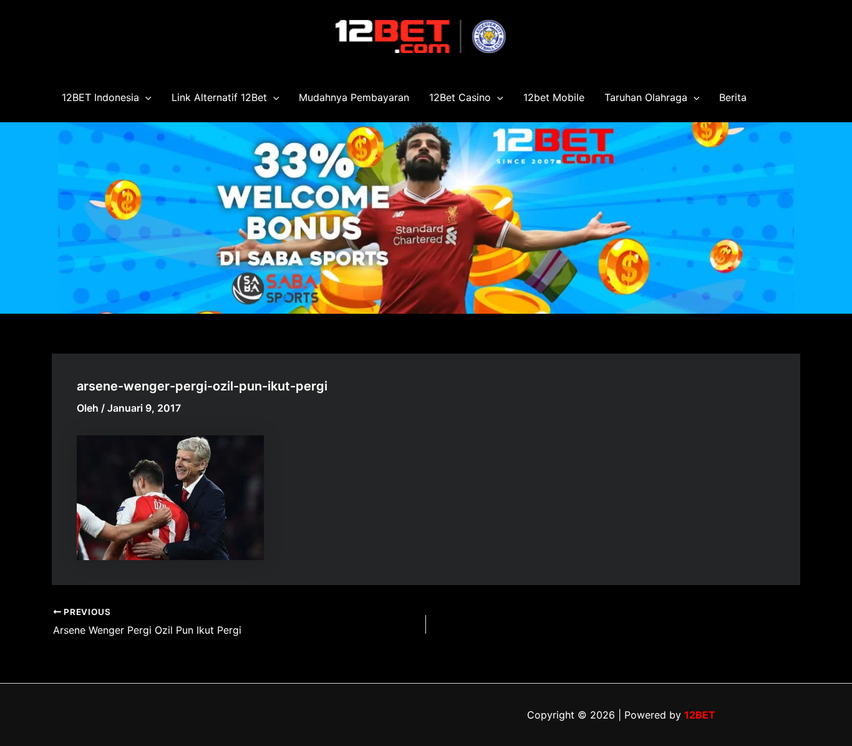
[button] (145, 97)
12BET (699, 715)
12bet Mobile (553, 97)
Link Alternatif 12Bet (219, 97)
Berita (733, 97)
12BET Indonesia (100, 97)
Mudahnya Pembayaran (354, 97)
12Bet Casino (460, 97)
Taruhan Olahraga (645, 97)
